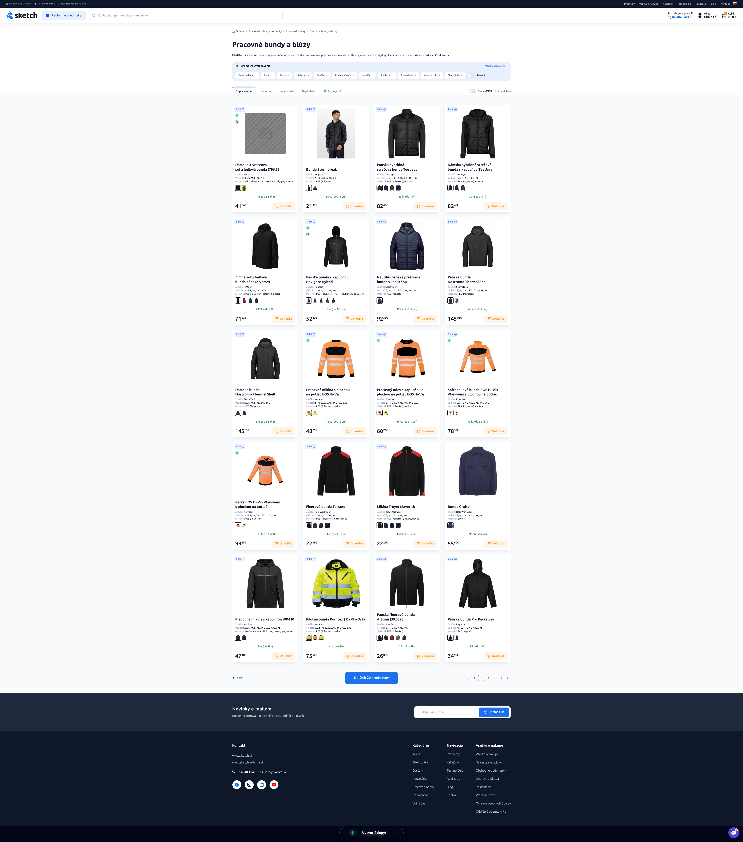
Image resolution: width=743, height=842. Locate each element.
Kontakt (725, 4)
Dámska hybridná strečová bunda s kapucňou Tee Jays (470, 167)
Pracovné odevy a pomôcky (265, 31)
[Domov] (21, 15)
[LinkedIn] (261, 784)
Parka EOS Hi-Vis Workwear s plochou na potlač (257, 504)
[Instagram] (249, 784)
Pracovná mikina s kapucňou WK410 (264, 619)
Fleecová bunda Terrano (325, 507)
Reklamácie (483, 787)
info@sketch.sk (275, 772)
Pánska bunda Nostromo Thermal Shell (467, 279)
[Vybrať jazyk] (735, 4)
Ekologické (334, 91)
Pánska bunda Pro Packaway (471, 619)
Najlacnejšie (286, 91)
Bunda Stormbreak (321, 169)
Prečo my (629, 4)
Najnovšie (266, 91)
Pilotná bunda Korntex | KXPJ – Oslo (335, 619)
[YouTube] (274, 784)
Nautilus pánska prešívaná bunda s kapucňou (398, 279)
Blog (713, 4)
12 (500, 677)
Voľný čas (419, 803)
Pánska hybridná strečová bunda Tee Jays (397, 167)
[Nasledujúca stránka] (508, 678)
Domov (240, 31)
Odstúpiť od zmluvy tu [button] (491, 811)
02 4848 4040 (246, 772)
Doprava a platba (487, 778)
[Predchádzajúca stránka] (455, 678)
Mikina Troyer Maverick (396, 507)
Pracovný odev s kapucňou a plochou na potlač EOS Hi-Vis (401, 392)
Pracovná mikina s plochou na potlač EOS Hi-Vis (328, 392)
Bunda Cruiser (459, 507)
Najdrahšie (308, 91)
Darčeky (418, 770)
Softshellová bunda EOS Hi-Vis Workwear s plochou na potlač (473, 392)
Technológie (684, 4)
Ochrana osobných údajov (493, 803)
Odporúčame (243, 91)
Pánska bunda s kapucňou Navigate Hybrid (327, 279)
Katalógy (668, 4)
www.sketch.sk (242, 755)
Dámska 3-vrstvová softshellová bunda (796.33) (258, 167)
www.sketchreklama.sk (248, 762)
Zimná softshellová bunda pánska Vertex (252, 279)
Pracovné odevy (295, 31)
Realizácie (700, 4)
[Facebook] (236, 784)
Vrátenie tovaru (486, 795)
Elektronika (420, 762)
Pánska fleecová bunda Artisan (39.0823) (396, 617)
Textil (416, 754)
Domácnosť (420, 795)
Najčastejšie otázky (489, 762)
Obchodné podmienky (491, 770)
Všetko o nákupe (648, 4)
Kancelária (420, 778)
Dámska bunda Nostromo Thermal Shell (255, 392)
